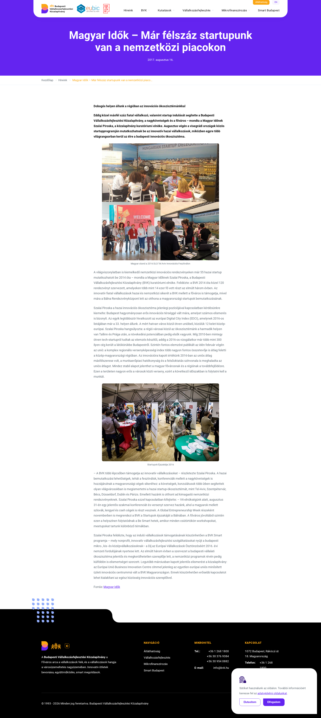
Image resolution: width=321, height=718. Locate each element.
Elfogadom (273, 702)
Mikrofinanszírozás (234, 10)
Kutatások (165, 10)
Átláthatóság (261, 2)
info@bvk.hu (221, 667)
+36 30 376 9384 (218, 656)
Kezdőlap (47, 80)
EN (276, 2)
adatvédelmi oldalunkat (272, 693)
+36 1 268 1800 (218, 651)
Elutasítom (250, 702)
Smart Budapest (269, 10)
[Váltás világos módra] (67, 646)
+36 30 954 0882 (218, 661)
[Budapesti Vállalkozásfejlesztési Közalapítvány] (57, 8)
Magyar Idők (111, 587)
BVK (144, 10)
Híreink (128, 10)
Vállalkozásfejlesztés (197, 10)
